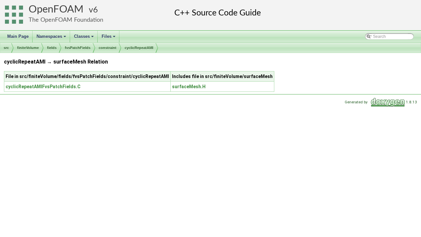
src (6, 48)
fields (52, 48)
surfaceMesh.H (189, 86)
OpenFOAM (56, 9)
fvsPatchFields (77, 48)
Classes (84, 38)
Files (109, 38)
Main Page (18, 36)
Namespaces (52, 38)
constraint (107, 48)
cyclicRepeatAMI (139, 48)
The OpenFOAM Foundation (66, 20)
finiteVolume (28, 48)
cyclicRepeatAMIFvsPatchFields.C (43, 86)
